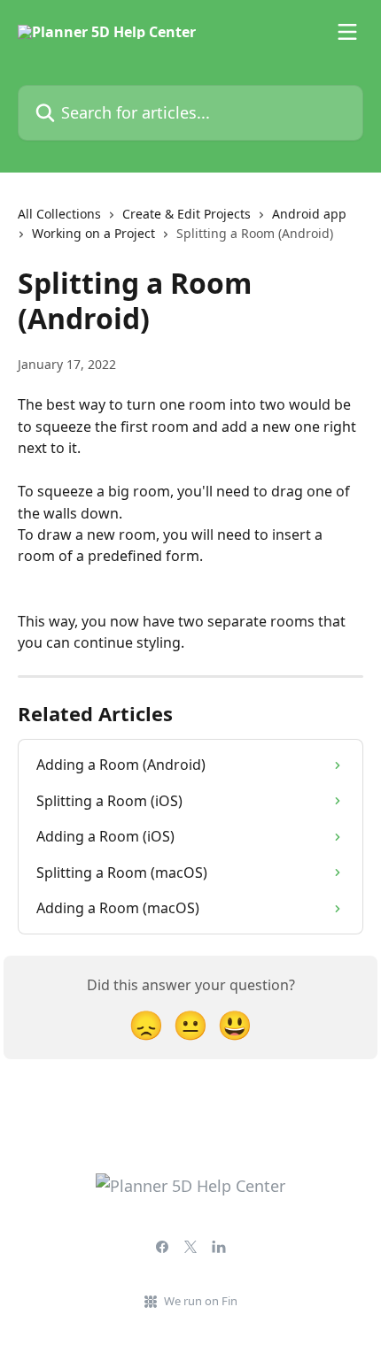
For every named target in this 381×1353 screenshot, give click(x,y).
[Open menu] (347, 31)
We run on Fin (200, 1301)
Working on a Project (93, 233)
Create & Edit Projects (186, 213)
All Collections (59, 213)
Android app (309, 213)
